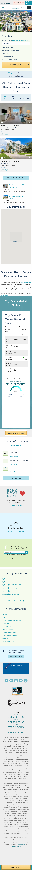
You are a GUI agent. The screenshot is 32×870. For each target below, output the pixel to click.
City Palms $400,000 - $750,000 (11, 585)
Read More (4, 295)
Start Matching (15, 505)
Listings (10, 73)
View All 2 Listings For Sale (16, 178)
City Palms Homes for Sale (9, 579)
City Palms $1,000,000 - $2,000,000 (12, 591)
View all (27, 2)
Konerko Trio (14, 468)
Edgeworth (5, 614)
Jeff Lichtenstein (23, 841)
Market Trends (12, 76)
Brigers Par (5, 638)
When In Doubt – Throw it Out (19, 460)
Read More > (14, 456)
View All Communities (15, 601)
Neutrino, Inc (7, 841)
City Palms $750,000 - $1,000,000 (12, 588)
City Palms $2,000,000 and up (10, 594)
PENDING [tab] (21, 98)
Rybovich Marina (6, 626)
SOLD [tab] (28, 98)
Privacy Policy (21, 844)
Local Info (21, 76)
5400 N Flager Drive (8, 641)
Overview (21, 73)
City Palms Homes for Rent (9, 582)
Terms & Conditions (16, 846)
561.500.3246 (24, 7)
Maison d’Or (5, 623)
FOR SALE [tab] (5, 97)
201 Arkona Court (7, 617)
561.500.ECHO (16, 717)
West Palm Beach (25, 282)
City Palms (8, 134)
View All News (16, 478)
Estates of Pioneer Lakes (9, 632)
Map (15, 73)
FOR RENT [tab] (13, 97)
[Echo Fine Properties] (16, 10)
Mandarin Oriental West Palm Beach (12, 620)
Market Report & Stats (17, 433)
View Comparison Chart (15, 531)
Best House (13, 452)
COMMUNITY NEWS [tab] (16, 445)
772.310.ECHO (16, 727)
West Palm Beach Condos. (20, 40)
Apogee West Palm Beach (9, 635)
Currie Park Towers (7, 629)
